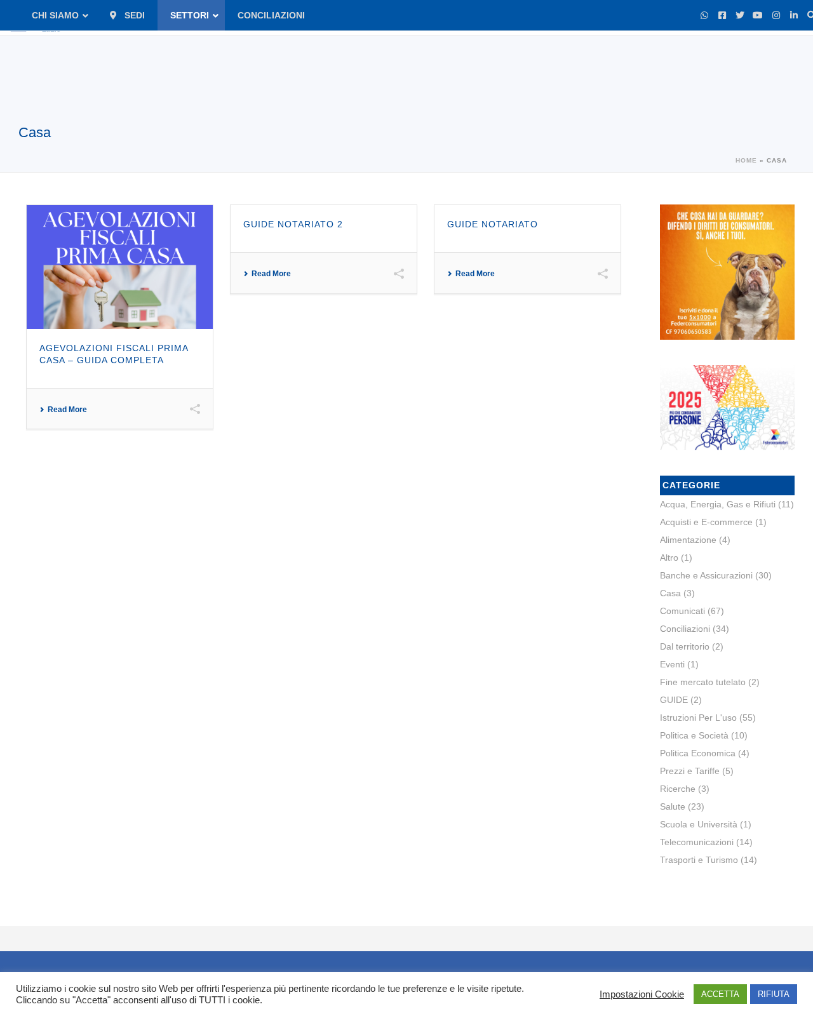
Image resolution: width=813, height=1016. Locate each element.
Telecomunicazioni (697, 842)
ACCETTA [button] (720, 994)
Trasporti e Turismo (699, 860)
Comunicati (682, 611)
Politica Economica (698, 753)
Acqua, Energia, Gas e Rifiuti (718, 504)
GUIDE (674, 700)
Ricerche (677, 789)
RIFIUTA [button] (773, 994)
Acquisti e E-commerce (706, 522)
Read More (67, 409)
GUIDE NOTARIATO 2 (293, 224)
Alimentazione (688, 540)
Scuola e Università (698, 824)
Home (746, 160)
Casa (670, 593)
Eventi (672, 664)
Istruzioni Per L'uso (698, 717)
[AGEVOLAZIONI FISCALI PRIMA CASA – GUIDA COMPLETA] (120, 267)
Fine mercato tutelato (703, 682)
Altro (669, 557)
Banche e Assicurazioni (706, 575)
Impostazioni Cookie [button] (642, 994)
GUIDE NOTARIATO (492, 224)
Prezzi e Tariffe (690, 771)
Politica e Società (694, 735)
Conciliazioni (685, 629)
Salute (672, 806)
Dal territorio (684, 646)
